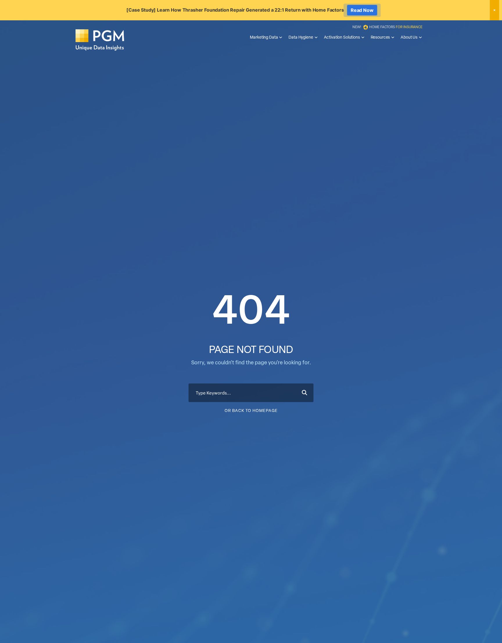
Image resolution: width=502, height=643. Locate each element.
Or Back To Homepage (251, 410)
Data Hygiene (300, 37)
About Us (409, 37)
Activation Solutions (342, 37)
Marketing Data (264, 37)
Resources (380, 37)
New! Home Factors (387, 26)
